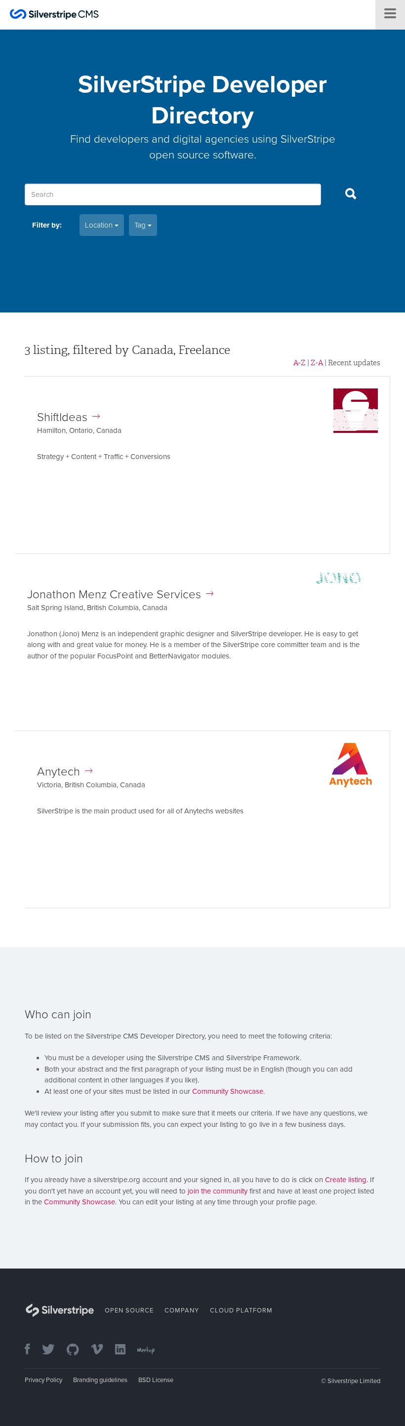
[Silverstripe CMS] (54, 15)
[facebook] (32, 1350)
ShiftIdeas (62, 417)
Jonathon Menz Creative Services (114, 594)
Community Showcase (227, 1091)
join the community (217, 1191)
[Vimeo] (102, 1350)
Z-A (317, 363)
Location (100, 225)
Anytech (58, 772)
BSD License (155, 1380)
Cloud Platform (241, 1310)
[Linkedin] (125, 1350)
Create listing (345, 1179)
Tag (141, 225)
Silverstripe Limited (353, 1381)
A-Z (299, 363)
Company (181, 1310)
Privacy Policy (43, 1380)
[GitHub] (78, 1350)
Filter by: (47, 225)
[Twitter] (53, 1350)
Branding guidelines (100, 1380)
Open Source (129, 1310)
